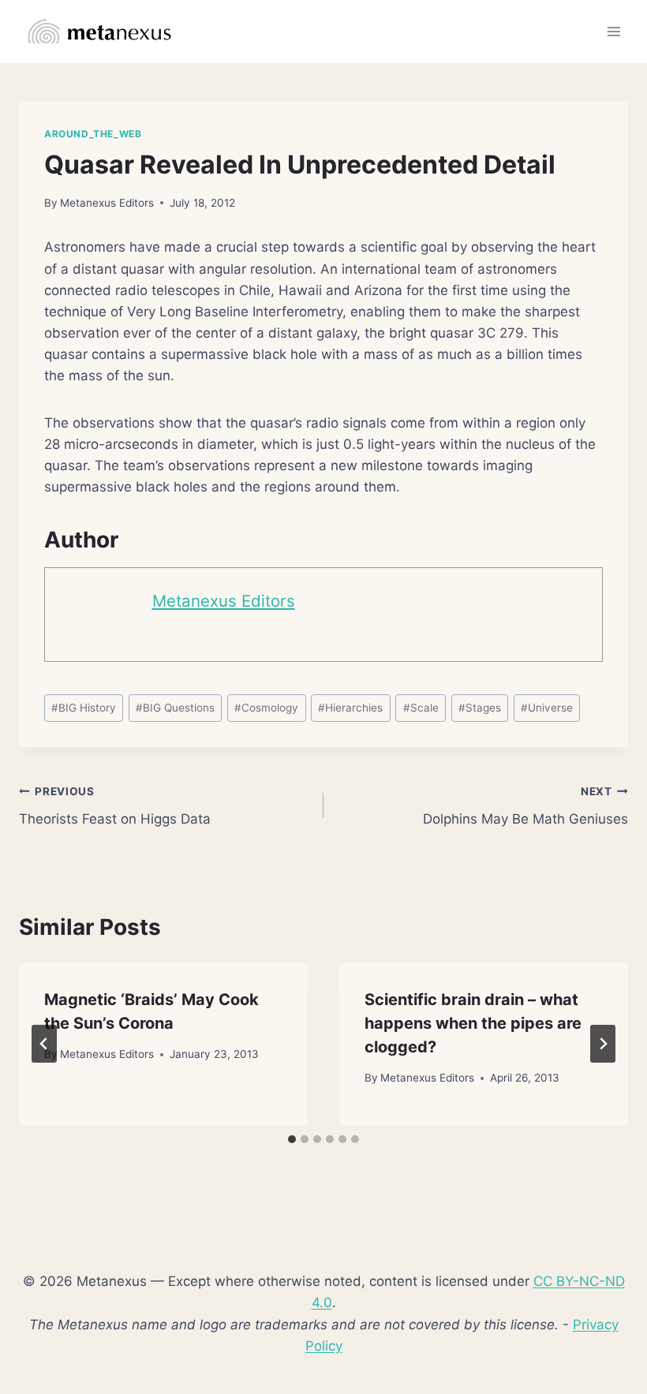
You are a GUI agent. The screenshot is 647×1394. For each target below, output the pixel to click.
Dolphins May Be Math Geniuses (525, 806)
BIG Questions (175, 707)
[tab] (292, 1139)
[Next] (602, 1044)
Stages (479, 707)
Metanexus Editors (107, 202)
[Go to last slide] (44, 1044)
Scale (421, 707)
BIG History (83, 707)
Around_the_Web (92, 134)
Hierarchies (350, 707)
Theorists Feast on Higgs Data (115, 806)
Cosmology (266, 707)
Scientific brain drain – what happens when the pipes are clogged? (473, 1023)
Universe (547, 707)
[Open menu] (613, 31)
